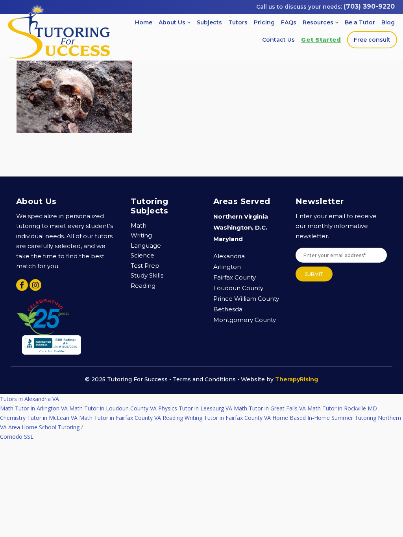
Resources (319, 22)
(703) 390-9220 (369, 6)
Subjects (209, 22)
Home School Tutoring (50, 427)
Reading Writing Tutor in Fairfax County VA (217, 417)
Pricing (264, 22)
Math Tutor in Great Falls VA (270, 408)
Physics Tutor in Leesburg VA (195, 408)
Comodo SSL (16, 436)
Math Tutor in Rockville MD (342, 408)
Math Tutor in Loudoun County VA (113, 408)
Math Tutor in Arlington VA (34, 408)
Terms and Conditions (204, 379)
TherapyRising (296, 379)
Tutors (238, 22)
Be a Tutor (360, 22)
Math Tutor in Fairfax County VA (120, 417)
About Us (173, 22)
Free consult (372, 39)
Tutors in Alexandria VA (29, 399)
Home (143, 22)
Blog (388, 22)
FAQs (288, 22)
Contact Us (278, 39)
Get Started (321, 39)
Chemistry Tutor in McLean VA (39, 417)
